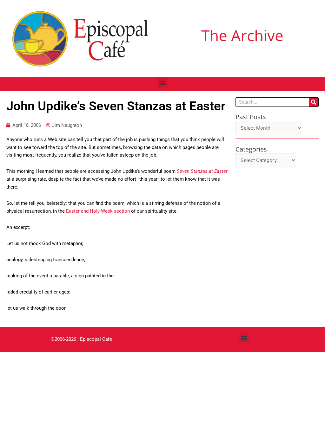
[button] (162, 82)
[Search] (313, 102)
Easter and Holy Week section (98, 211)
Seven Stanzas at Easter (202, 171)
